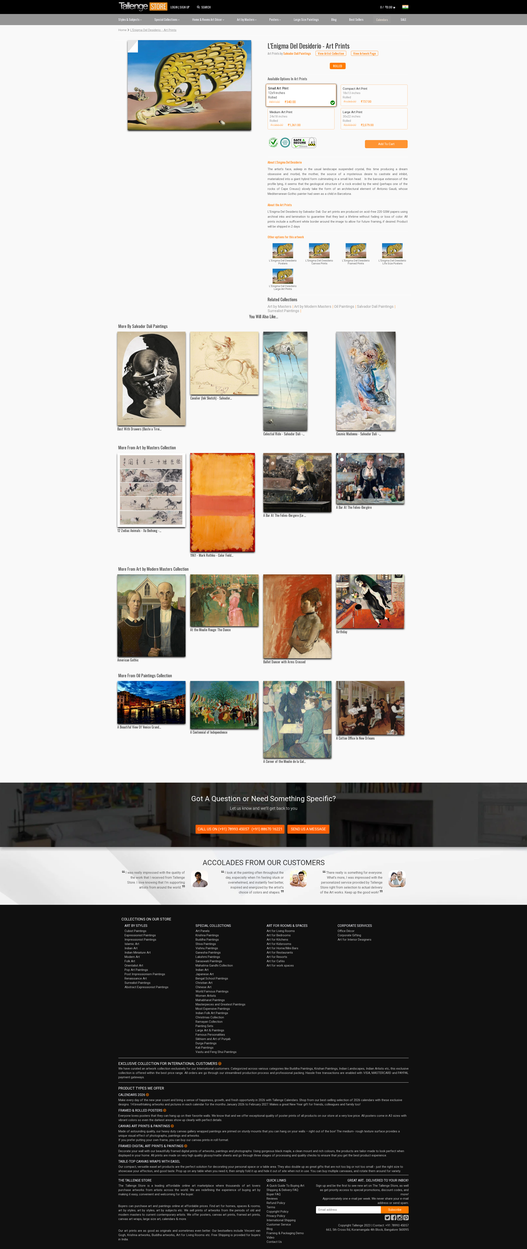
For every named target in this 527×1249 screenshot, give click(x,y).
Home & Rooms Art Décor (207, 19)
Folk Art (130, 961)
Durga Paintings (206, 1043)
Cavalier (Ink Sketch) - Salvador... (211, 398)
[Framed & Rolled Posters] (164, 1110)
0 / (386, 7)
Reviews (272, 1198)
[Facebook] (393, 1219)
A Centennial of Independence (208, 732)
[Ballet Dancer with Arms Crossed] (297, 616)
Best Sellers (356, 19)
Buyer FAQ (274, 1194)
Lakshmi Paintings (208, 957)
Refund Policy (276, 1203)
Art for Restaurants (280, 952)
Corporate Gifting (349, 935)
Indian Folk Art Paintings (212, 1013)
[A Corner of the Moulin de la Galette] (297, 719)
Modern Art (132, 957)
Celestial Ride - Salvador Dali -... (283, 434)
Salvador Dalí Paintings (375, 306)
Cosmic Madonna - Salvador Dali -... (358, 434)
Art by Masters (246, 19)
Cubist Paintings (135, 931)
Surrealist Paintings (283, 311)
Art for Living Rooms (281, 931)
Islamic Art (132, 944)
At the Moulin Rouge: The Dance (210, 630)
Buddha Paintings (207, 939)
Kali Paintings (204, 1047)
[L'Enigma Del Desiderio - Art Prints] (189, 85)
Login (174, 7)
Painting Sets (204, 1026)
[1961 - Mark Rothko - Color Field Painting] (224, 502)
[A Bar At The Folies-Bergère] (370, 478)
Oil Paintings (344, 306)
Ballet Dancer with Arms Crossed (284, 662)
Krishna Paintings (207, 935)
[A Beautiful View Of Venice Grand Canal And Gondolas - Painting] (151, 702)
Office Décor (346, 931)
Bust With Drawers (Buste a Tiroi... (139, 429)
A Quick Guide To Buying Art (285, 1185)
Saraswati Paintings (209, 961)
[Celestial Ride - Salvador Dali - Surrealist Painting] (297, 381)
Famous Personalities (210, 1034)
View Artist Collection (331, 53)
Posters (274, 19)
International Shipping (281, 1220)
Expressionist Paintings (140, 935)
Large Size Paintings (306, 19)
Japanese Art (205, 974)
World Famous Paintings (212, 991)
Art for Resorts (277, 957)
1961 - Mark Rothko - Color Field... (211, 555)
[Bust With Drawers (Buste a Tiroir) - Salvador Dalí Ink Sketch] (151, 378)
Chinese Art (203, 987)
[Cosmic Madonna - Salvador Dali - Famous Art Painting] (370, 381)
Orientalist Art (134, 965)
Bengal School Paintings (212, 978)
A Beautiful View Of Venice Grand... (139, 727)
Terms (271, 1207)
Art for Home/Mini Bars (282, 948)
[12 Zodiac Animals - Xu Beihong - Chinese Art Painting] (151, 490)
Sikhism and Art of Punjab (213, 1039)
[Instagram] (399, 1219)
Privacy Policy (276, 1216)
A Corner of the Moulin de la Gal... (284, 761)
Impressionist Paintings (140, 939)
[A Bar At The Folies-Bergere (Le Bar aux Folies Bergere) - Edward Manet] (297, 482)
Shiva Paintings (206, 944)
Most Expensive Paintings (213, 1009)
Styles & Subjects (129, 19)
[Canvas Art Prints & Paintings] (172, 1126)
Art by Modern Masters (312, 306)
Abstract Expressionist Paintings (146, 987)
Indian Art (131, 948)
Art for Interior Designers (354, 939)
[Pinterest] (406, 1219)
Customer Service (279, 1224)
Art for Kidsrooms (279, 944)
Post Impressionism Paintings (145, 974)
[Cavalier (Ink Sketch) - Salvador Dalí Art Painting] (224, 363)
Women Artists (206, 996)
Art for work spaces (280, 965)
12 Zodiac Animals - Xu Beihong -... (139, 531)
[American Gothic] (151, 615)
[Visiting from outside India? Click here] (219, 1063)
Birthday (341, 632)
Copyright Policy (277, 1211)
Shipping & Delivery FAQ (282, 1190)
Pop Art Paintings (136, 970)
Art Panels (203, 931)
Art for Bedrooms (279, 935)
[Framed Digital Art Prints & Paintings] (185, 1146)
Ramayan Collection (209, 1022)
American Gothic (128, 660)
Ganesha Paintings (208, 952)
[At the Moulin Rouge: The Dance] (224, 600)
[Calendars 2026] (147, 1094)
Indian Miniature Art (138, 952)
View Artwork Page (364, 53)
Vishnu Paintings (207, 948)
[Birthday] (370, 601)
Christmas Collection (210, 1017)
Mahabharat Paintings (210, 1000)
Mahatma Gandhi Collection (214, 965)
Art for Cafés (276, 961)
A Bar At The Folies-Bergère (354, 507)
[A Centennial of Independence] (224, 705)
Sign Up (185, 7)
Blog (334, 19)
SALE (403, 19)
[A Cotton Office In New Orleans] (370, 708)
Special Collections (166, 19)
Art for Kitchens (277, 939)
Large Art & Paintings (210, 1030)
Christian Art (204, 983)
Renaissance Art (136, 978)
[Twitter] (387, 1219)
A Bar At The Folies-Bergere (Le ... (284, 515)
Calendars (382, 19)
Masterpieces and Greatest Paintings (220, 1004)
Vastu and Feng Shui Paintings (216, 1052)
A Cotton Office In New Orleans (355, 738)
